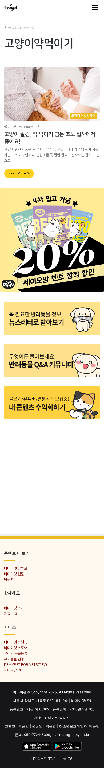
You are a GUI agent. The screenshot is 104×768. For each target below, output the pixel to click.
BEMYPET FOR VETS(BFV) (25, 665)
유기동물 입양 (14, 659)
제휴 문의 (11, 614)
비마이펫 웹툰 (14, 574)
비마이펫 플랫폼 (15, 642)
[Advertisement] (52, 476)
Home (10, 27)
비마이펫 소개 (14, 608)
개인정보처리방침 (44, 758)
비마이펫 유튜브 (15, 568)
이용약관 (66, 758)
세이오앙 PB (13, 670)
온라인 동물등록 (15, 653)
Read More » (19, 173)
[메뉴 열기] (95, 7)
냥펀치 (9, 580)
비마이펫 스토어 (15, 648)
